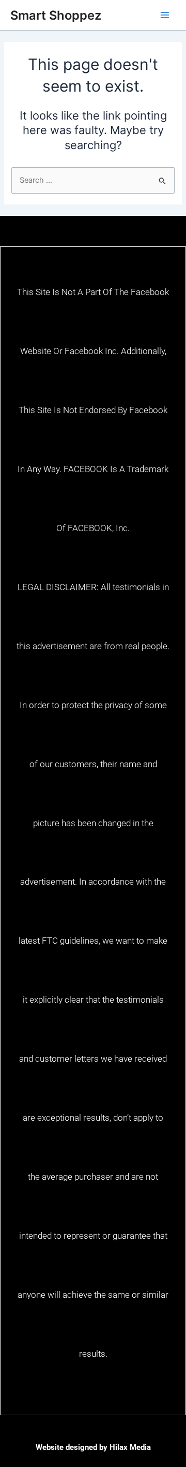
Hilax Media (130, 1447)
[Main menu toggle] (165, 15)
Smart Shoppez (55, 15)
